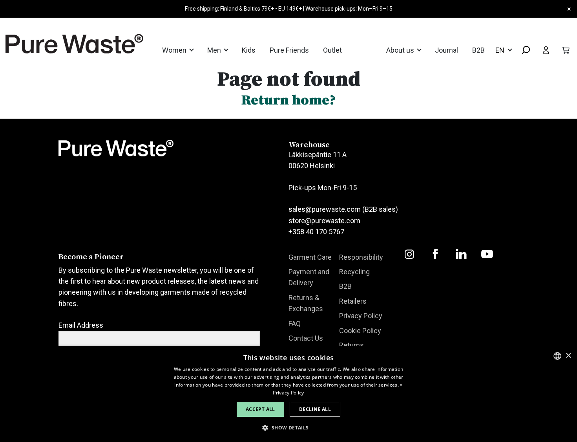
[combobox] (523, 50)
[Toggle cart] (565, 50)
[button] (288, 428)
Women (175, 50)
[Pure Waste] (64, 44)
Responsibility (361, 257)
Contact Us (305, 338)
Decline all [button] (315, 409)
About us (401, 50)
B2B (478, 50)
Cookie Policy (360, 330)
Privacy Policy (360, 316)
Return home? (288, 99)
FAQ (294, 323)
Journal (446, 50)
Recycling (354, 272)
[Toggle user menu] (546, 50)
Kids (249, 50)
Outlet (332, 50)
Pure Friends (289, 50)
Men (215, 50)
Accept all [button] (260, 409)
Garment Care (310, 257)
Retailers (353, 301)
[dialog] (288, 394)
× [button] (568, 356)
